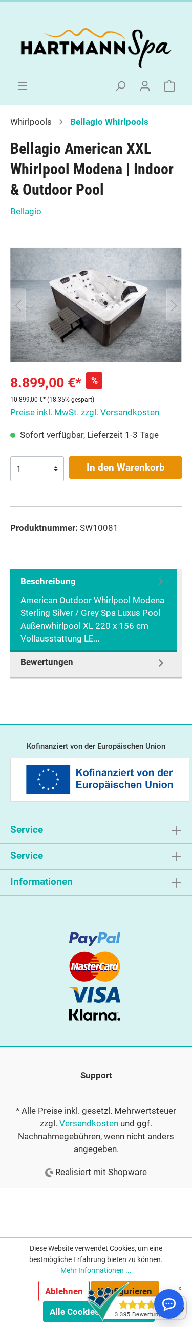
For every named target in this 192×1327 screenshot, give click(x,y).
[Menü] (22, 85)
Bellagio (25, 211)
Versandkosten (88, 1123)
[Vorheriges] (18, 304)
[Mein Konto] (145, 85)
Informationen (41, 882)
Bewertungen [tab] (46, 662)
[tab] (93, 610)
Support (96, 1075)
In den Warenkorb (126, 467)
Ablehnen (64, 1291)
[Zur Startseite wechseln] (96, 46)
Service (26, 855)
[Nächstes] (174, 304)
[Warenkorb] (169, 85)
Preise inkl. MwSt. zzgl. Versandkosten (84, 412)
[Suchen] (120, 85)
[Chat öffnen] (169, 1304)
